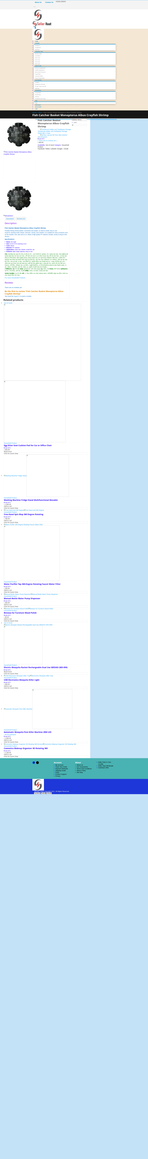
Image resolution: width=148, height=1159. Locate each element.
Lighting (37, 88)
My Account (38, 107)
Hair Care (37, 59)
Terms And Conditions (84, 769)
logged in (17, 296)
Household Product (10, 443)
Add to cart (8, 506)
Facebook (41, 149)
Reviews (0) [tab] (21, 219)
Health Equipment (39, 70)
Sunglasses (38, 47)
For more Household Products (15, 278)
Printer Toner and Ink (40, 86)
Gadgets (37, 82)
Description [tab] (10, 219)
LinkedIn (53, 149)
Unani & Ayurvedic (40, 78)
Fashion (37, 43)
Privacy (57, 776)
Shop (40, 112)
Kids (36, 100)
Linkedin (49, 793)
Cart (36, 109)
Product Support (61, 774)
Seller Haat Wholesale (105, 766)
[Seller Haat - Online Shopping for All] (42, 18)
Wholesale (38, 105)
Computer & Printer (40, 84)
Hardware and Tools (40, 98)
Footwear (37, 45)
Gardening (38, 94)
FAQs (57, 772)
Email (66, 149)
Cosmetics (37, 55)
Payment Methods (61, 769)
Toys (36, 103)
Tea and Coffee (39, 76)
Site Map (80, 772)
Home (36, 41)
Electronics (38, 80)
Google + (60, 149)
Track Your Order (61, 767)
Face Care (37, 57)
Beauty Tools (38, 53)
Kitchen (37, 96)
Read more (8, 451)
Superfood (37, 74)
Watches (37, 49)
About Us (38, 2)
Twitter (47, 149)
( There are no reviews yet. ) (47, 140)
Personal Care (39, 51)
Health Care (38, 65)
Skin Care (37, 63)
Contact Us (49, 2)
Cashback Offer (103, 768)
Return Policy (81, 770)
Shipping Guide (60, 770)
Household (38, 90)
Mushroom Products (40, 72)
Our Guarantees (82, 767)
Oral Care (37, 61)
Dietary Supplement (40, 68)
